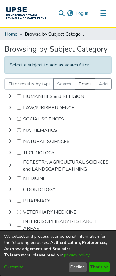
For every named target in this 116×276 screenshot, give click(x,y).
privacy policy (76, 255)
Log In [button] (82, 13)
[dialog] (58, 253)
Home (11, 34)
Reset (85, 84)
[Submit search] (61, 13)
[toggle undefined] (10, 96)
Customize (13, 267)
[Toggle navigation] (103, 13)
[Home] (26, 13)
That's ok (99, 267)
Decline (77, 267)
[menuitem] (70, 13)
